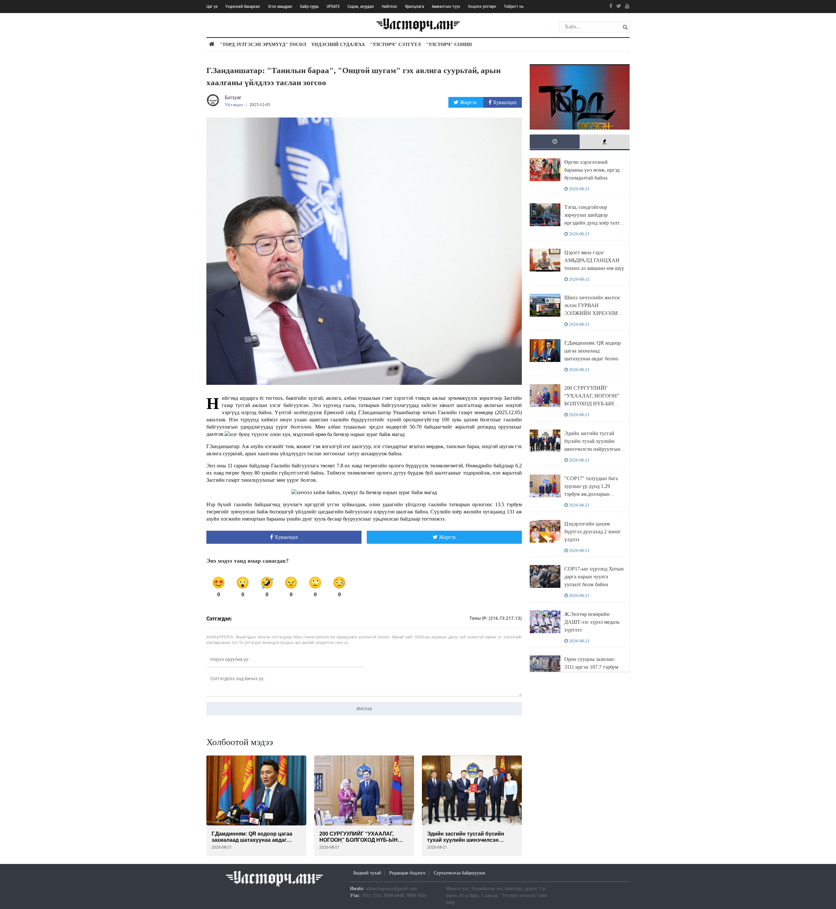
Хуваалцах (504, 102)
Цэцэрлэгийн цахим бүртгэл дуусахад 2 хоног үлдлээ (592, 531)
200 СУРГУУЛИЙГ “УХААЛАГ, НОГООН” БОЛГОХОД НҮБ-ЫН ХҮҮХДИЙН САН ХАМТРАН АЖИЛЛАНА (593, 403)
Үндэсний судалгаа (338, 44)
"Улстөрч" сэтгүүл (395, 44)
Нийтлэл (389, 6)
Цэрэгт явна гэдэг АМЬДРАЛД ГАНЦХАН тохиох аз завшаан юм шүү (594, 260)
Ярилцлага (414, 6)
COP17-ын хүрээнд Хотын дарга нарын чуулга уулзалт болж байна (594, 576)
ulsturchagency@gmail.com (391, 888)
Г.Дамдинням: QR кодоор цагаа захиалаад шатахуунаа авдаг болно (592, 350)
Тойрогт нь (513, 6)
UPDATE (333, 6)
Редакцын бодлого (407, 872)
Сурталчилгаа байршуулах (459, 872)
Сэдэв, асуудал (360, 6)
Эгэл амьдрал (280, 6)
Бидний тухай (367, 872)
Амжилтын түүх (446, 6)
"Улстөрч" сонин (449, 44)
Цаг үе (211, 6)
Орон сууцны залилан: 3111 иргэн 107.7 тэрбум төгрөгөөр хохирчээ (591, 667)
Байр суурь (309, 6)
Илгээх (364, 708)
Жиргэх (468, 102)
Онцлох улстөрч (482, 6)
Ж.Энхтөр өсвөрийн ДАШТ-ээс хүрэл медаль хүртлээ (591, 622)
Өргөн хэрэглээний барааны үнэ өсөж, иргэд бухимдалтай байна (591, 169)
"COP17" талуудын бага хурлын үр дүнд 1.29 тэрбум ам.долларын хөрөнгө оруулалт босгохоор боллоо (591, 494)
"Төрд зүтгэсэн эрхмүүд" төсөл (263, 44)
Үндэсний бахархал (242, 6)
